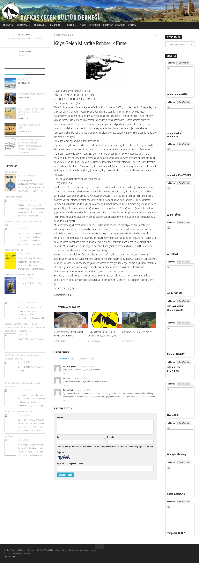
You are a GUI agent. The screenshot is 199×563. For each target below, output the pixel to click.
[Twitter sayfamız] (193, 552)
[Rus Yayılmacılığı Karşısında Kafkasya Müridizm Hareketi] (10, 370)
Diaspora (55, 25)
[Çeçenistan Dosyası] (10, 208)
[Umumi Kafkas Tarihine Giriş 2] (10, 423)
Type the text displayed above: (70, 463)
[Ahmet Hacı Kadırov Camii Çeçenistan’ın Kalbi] (10, 236)
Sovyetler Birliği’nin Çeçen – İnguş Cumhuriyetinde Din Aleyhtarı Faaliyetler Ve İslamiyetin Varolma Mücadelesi (25, 327)
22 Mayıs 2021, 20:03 (86, 366)
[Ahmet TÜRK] (180, 189)
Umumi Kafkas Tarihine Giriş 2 (18, 411)
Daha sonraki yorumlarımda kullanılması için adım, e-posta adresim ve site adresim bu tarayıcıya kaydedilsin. (105, 446)
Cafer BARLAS (24, 390)
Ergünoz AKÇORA (25, 278)
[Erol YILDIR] (173, 367)
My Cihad (9, 436)
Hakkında (171, 63)
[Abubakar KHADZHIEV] (180, 149)
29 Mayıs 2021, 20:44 (83, 390)
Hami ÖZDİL (173, 415)
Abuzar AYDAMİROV (26, 302)
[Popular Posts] (15, 72)
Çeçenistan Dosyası (14, 196)
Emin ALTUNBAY (176, 354)
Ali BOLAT (172, 253)
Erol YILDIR (173, 371)
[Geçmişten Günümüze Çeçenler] (10, 286)
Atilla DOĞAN (174, 293)
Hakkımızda (22, 25)
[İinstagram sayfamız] (182, 552)
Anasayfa (8, 25)
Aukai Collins (23, 439)
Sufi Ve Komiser (12, 172)
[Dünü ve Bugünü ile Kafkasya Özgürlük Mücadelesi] (10, 398)
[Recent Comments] (35, 72)
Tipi (6, 299)
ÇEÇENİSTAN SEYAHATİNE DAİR (31, 94)
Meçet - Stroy (23, 228)
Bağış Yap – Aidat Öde (114, 25)
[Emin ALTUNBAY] (180, 328)
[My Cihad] (10, 448)
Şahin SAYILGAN (176, 493)
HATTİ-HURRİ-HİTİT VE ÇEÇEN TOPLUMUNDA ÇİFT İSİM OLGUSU (31, 112)
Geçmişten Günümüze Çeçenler (19, 274)
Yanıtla (65, 373)
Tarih (83, 25)
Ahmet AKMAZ (24, 362)
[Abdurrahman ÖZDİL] (180, 68)
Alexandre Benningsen (27, 175)
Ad (59, 437)
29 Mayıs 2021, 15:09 (80, 378)
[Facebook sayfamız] (187, 552)
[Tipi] (10, 310)
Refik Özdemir (24, 253)
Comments (66, 358)
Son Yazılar (184, 63)
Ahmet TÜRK (173, 214)
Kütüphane (94, 25)
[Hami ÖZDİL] (180, 389)
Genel (57, 35)
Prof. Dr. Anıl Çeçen (26, 200)
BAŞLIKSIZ (22, 79)
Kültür (70, 25)
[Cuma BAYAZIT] (175, 306)
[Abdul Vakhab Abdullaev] (180, 108)
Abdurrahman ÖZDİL (178, 94)
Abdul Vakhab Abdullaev (174, 135)
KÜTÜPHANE (11, 166)
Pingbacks (86, 358)
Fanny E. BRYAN (24, 334)
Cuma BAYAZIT (175, 310)
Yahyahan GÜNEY (176, 533)
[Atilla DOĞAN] (180, 267)
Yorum (60, 417)
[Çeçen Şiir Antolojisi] (10, 261)
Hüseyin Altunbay (176, 454)
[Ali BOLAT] (180, 228)
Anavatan (39, 25)
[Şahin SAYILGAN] (180, 468)
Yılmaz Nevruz (24, 415)
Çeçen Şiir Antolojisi (14, 250)
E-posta (111, 437)
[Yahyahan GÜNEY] (180, 507)
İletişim (132, 25)
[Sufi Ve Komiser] (10, 183)
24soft (13, 557)
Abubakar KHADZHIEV (179, 175)
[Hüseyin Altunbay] (180, 429)
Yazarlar (67, 35)
